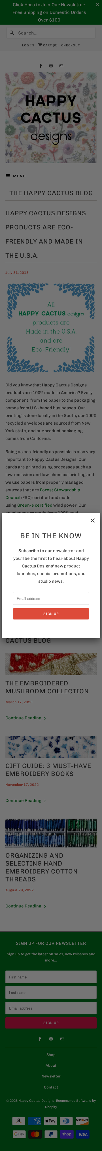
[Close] (92, 520)
